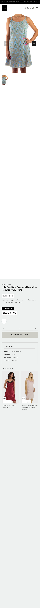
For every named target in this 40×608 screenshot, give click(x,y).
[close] (37, 8)
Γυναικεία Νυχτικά (6, 284)
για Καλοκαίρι (16, 351)
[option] (4, 321)
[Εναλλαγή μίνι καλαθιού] (31, 8)
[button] (6, 43)
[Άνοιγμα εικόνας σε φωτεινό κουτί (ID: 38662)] (20, 43)
